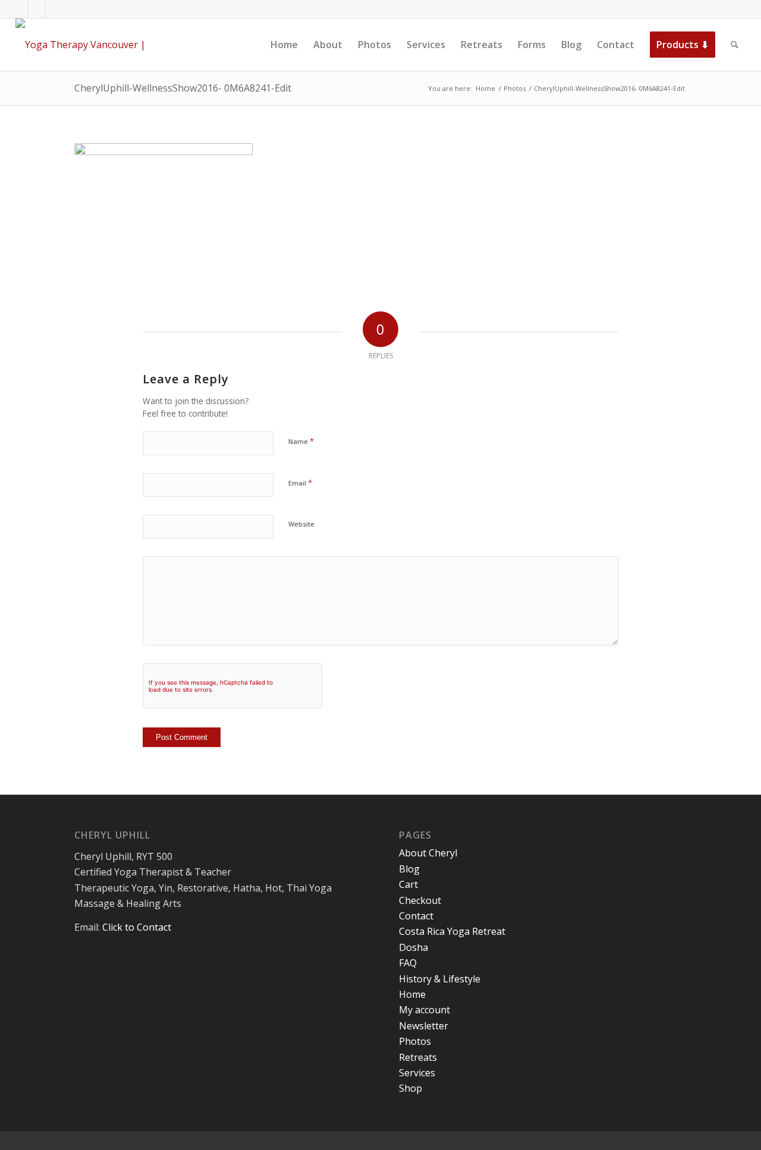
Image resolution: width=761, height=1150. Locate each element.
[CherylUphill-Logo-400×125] (93, 44)
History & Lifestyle (439, 978)
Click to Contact (136, 927)
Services (417, 1072)
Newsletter (423, 1025)
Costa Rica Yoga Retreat (452, 931)
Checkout (420, 900)
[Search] (734, 44)
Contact (416, 915)
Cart (408, 884)
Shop (410, 1088)
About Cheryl (428, 852)
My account (424, 1009)
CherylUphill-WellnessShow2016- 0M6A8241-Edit (182, 87)
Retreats (418, 1057)
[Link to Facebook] (18, 9)
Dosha (413, 947)
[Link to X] (36, 9)
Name (301, 441)
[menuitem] (284, 44)
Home (412, 994)
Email (300, 482)
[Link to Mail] (55, 9)
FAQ (408, 962)
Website (301, 523)
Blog (409, 868)
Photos (415, 1041)
